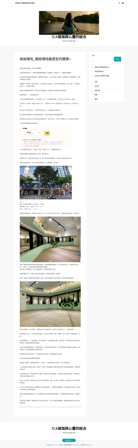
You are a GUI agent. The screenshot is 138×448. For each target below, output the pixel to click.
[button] (119, 3)
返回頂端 (68, 440)
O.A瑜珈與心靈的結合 (69, 37)
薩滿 (96, 99)
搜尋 (93, 55)
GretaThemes (76, 445)
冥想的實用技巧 (99, 71)
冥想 (96, 81)
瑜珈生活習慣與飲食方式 (102, 67)
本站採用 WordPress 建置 (55, 445)
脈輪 (96, 95)
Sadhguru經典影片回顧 (102, 76)
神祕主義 (97, 90)
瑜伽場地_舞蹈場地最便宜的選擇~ (25, 3)
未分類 (97, 86)
